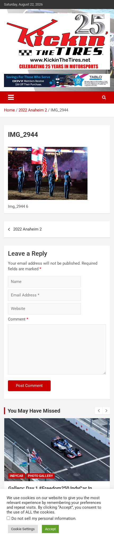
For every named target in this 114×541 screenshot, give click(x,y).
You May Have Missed (34, 411)
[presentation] (98, 410)
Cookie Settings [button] (23, 529)
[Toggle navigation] (11, 97)
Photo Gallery (40, 476)
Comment (18, 319)
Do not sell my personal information (43, 518)
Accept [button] (50, 529)
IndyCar (16, 476)
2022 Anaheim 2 (27, 229)
